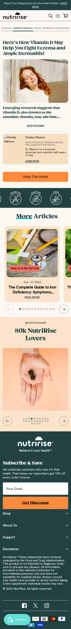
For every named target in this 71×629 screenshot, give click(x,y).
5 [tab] (32, 309)
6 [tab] (35, 309)
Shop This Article (35, 177)
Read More (32, 297)
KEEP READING (35, 125)
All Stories (7, 28)
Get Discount (35, 503)
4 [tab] (29, 309)
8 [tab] (41, 309)
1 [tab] (20, 309)
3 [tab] (26, 309)
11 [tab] (50, 309)
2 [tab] (23, 309)
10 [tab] (47, 309)
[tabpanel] (32, 264)
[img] (24, 605)
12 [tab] (54, 309)
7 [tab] (38, 309)
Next (63, 309)
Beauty (37, 28)
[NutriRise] (15, 15)
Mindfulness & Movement (56, 28)
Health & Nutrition (23, 28)
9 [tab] (44, 309)
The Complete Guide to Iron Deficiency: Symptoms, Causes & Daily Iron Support (32, 290)
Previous (8, 309)
